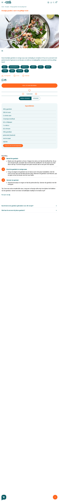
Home (3, 6)
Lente (40, 67)
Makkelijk (25, 67)
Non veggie (25, 98)
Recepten (7, 6)
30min (12, 70)
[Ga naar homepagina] (8, 2)
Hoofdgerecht (14, 67)
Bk (2, 51)
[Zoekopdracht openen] (53, 2)
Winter (48, 67)
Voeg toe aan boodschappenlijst (13, 145)
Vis (26, 70)
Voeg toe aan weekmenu (29, 85)
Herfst (33, 67)
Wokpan (20, 70)
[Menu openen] (25, 2)
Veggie (36, 98)
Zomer (5, 70)
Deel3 (4, 67)
